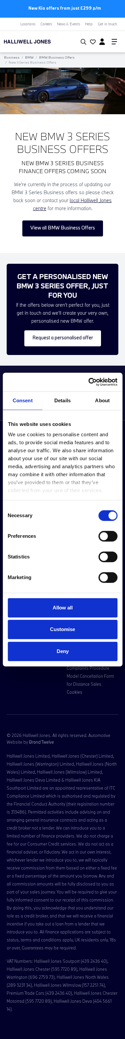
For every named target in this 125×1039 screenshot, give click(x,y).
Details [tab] (62, 400)
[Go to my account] (92, 42)
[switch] (107, 536)
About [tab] (102, 400)
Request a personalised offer (62, 337)
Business (12, 57)
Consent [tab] (23, 400)
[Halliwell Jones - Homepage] (36, 41)
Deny (63, 651)
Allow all (63, 607)
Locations (27, 23)
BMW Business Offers (57, 57)
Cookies (74, 691)
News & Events (68, 23)
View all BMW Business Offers (62, 227)
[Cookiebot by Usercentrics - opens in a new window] (89, 382)
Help (89, 23)
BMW (29, 57)
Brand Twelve (41, 741)
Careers (46, 23)
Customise (62, 629)
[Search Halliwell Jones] (82, 42)
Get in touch (107, 23)
